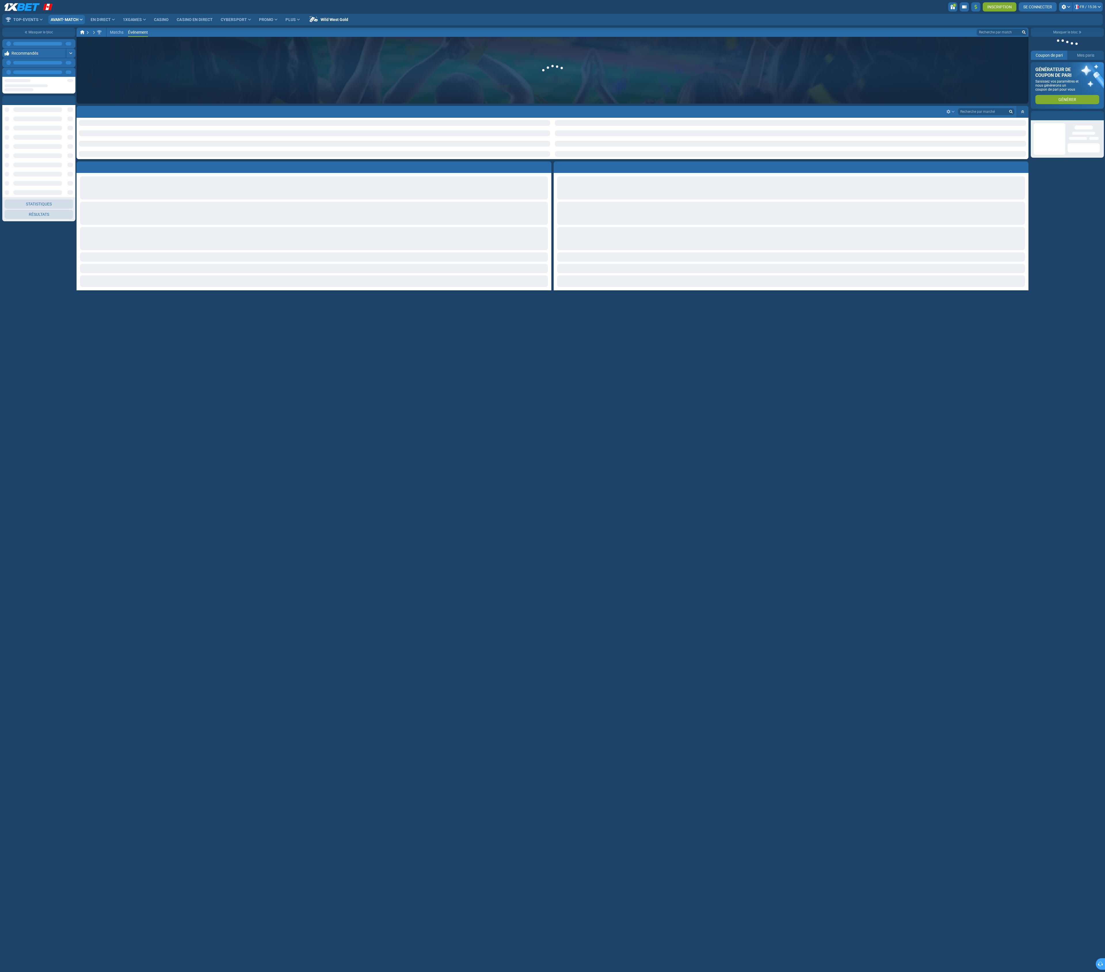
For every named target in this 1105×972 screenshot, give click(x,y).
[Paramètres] (1065, 7)
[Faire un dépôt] (975, 7)
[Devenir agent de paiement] (964, 7)
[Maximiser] (70, 43)
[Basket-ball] (93, 32)
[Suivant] (70, 72)
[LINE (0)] (82, 32)
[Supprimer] (1022, 147)
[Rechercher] (1023, 32)
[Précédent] (58, 72)
